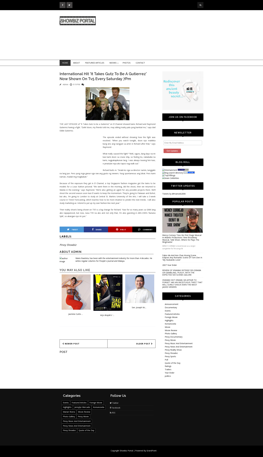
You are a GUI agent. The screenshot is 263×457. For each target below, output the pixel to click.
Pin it (123, 229)
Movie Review (171, 330)
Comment (148, 229)
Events (168, 310)
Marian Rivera (69, 412)
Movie (167, 327)
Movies (113, 62)
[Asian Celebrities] (170, 178)
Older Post (143, 343)
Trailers (168, 369)
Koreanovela (170, 323)
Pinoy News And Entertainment (178, 346)
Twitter (115, 403)
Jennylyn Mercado (82, 407)
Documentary (171, 307)
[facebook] (63, 5)
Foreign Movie (171, 317)
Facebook (115, 407)
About (76, 62)
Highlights (169, 320)
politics (168, 376)
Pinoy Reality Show (173, 350)
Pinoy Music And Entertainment (179, 343)
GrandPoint (152, 450)
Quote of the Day (172, 363)
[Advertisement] (154, 35)
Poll (166, 359)
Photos (127, 62)
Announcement (171, 304)
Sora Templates (140, 453)
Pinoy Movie (170, 340)
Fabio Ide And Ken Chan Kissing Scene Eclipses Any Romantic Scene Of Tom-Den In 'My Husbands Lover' (182, 257)
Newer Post (72, 343)
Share (99, 229)
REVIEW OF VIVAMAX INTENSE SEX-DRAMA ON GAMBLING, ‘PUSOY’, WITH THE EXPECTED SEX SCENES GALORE (181, 272)
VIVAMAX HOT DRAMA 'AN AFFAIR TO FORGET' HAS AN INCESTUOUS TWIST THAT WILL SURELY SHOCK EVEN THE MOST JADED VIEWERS (182, 283)
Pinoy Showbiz (68, 244)
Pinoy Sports (170, 356)
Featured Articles (94, 62)
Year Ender (169, 372)
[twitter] (69, 5)
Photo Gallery (171, 333)
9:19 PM (76, 84)
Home (65, 62)
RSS (113, 412)
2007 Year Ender (169, 265)
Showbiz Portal (126, 450)
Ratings (168, 366)
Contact (140, 62)
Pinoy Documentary (173, 336)
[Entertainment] (169, 170)
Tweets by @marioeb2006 (174, 193)
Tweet (75, 229)
